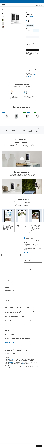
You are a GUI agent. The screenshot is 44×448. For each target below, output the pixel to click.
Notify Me (32, 50)
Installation (7, 292)
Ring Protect (34, 74)
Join (32, 69)
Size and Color (8, 282)
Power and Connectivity (10, 289)
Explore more (22, 87)
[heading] (22, 311)
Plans (13, 4)
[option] (26, 21)
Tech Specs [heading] (10, 280)
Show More (27, 40)
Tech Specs (29, 76)
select (23, 362)
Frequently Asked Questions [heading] (17, 306)
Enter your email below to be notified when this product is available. (31, 43)
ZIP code (30, 36)
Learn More (26, 252)
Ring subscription (11, 358)
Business (26, 4)
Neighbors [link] (21, 4)
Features (7, 286)
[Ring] (3, 5)
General (7, 296)
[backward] (1, 254)
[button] (3, 10)
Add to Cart (15, 102)
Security (7, 299)
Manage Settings (32, 445)
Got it (39, 445)
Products (8, 4)
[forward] (20, 254)
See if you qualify (31, 16)
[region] (22, 96)
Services (17, 4)
